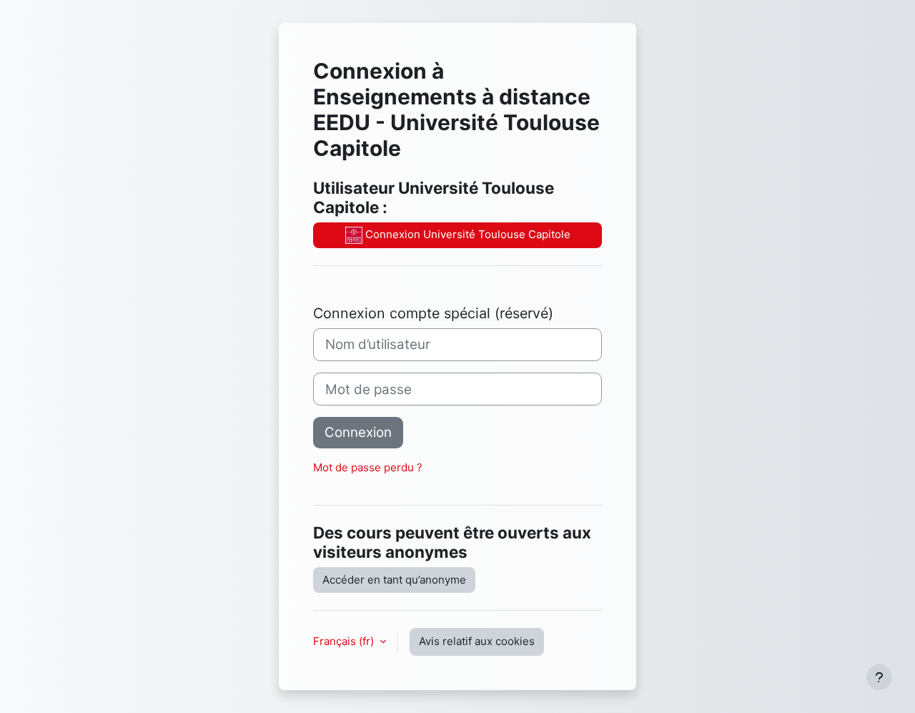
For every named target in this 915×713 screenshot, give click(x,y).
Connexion (358, 432)
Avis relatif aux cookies (477, 641)
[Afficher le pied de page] (879, 677)
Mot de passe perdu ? (367, 467)
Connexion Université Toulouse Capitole (466, 234)
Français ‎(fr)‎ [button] (345, 641)
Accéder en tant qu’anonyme (394, 579)
